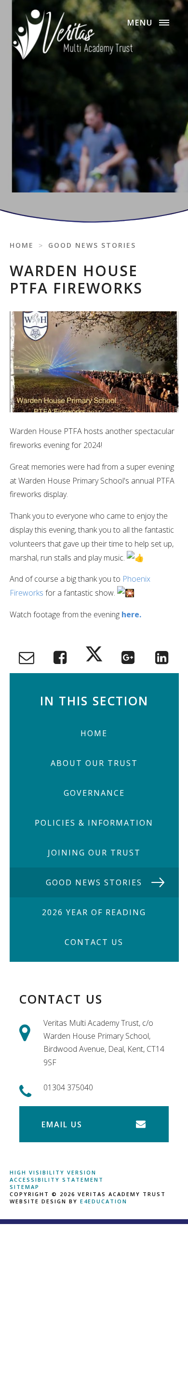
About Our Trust (94, 763)
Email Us (61, 1124)
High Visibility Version (53, 1172)
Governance (94, 793)
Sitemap (25, 1186)
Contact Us (94, 942)
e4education (103, 1201)
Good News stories (92, 245)
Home (22, 245)
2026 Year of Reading (94, 912)
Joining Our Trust (94, 852)
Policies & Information (94, 822)
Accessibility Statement (57, 1179)
